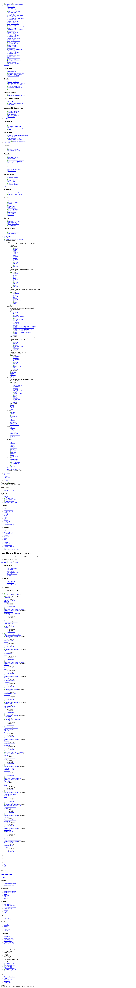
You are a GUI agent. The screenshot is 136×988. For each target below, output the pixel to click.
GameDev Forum (8, 938)
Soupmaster (7, 682)
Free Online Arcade (9, 942)
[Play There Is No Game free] (4, 593)
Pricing (5, 894)
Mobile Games (10, 583)
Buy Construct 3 (14, 192)
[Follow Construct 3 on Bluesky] (12, 182)
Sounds (16, 209)
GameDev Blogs (8, 941)
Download (16, 111)
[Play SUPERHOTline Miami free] (4, 791)
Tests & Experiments (12, 574)
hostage (6, 847)
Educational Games (8, 511)
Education (6, 118)
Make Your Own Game (9, 892)
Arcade (9, 439)
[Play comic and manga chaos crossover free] (4, 802)
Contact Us (10, 468)
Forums (9, 426)
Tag (5, 650)
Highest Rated (15, 224)
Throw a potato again (9, 768)
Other (5, 517)
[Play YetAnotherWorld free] (69, 839)
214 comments (10, 686)
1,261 (5, 865)
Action (5, 508)
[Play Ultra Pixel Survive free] (69, 608)
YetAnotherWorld (8, 843)
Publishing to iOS (15, 86)
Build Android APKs (17, 84)
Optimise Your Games (26, 332)
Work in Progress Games (13, 572)
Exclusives (13, 225)
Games (13, 206)
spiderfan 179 (7, 808)
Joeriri (5, 655)
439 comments (10, 712)
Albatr (5, 797)
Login (9, 236)
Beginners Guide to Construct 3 (28, 326)
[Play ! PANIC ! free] (69, 661)
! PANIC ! (6, 665)
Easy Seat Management (9, 905)
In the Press (7, 929)
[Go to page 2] (5, 866)
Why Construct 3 (8, 904)
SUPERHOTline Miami (10, 794)
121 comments (10, 851)
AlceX (5, 732)
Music (5, 515)
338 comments (10, 825)
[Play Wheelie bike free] (69, 751)
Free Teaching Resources (10, 907)
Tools (12, 215)
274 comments (10, 699)
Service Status (7, 982)
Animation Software (9, 885)
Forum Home (14, 149)
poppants (6, 669)
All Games (9, 575)
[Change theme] (14, 470)
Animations (15, 202)
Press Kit (6, 927)
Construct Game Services (25, 289)
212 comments (10, 725)
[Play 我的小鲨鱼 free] (69, 777)
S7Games (6, 832)
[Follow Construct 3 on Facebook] (13, 183)
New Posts (13, 171)
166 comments (10, 837)
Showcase (6, 479)
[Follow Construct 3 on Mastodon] (13, 184)
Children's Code (8, 979)
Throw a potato (7, 678)
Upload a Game (16, 163)
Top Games (15, 157)
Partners (6, 910)
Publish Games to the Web (27, 328)
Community (7, 142)
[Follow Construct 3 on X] (11, 180)
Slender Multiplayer (9, 623)
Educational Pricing (15, 138)
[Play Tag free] (4, 647)
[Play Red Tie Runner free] (4, 700)
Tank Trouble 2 (7, 817)
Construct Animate (22, 269)
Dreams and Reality (9, 729)
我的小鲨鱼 (7, 781)
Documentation (7, 895)
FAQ (12, 129)
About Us (6, 925)
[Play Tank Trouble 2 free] (4, 814)
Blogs (8, 458)
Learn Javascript (8, 908)
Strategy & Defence (9, 524)
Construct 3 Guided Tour (13, 490)
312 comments (10, 659)
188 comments (10, 801)
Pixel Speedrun (7, 637)
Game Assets (7, 936)
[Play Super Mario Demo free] (4, 713)
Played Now (7, 477)
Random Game (13, 502)
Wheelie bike (7, 755)
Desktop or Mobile (11, 584)
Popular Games (12, 499)
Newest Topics (17, 150)
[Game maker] (13, 239)
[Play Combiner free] (4, 738)
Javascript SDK (15, 115)
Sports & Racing (8, 522)
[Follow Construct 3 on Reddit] (12, 177)
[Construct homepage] (13, 4)
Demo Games (10, 571)
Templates (14, 210)
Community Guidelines (9, 943)
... (4, 864)
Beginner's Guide (14, 82)
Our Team (6, 926)
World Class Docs (16, 136)
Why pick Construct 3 (17, 125)
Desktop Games (11, 581)
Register (6, 236)
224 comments (10, 749)
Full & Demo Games (12, 568)
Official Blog (17, 169)
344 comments (10, 763)
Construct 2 (17, 352)
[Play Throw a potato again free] (4, 765)
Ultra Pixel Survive (8, 612)
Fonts (12, 205)
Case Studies (7, 898)
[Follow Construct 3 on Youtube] (12, 179)
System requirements (18, 73)
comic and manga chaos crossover (12, 805)
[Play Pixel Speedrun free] (69, 634)
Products (6, 5)
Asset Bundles (15, 232)
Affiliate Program (8, 919)
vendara (6, 642)
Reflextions (6, 708)
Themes (14, 212)
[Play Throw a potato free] (4, 675)
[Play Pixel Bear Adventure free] (4, 688)
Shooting (6, 520)
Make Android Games (26, 329)
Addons (13, 200)
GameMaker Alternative (10, 891)
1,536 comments (11, 606)
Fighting (6, 512)
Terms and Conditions (9, 977)
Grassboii (6, 627)
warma (5, 785)
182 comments (10, 736)
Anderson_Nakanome (9, 614)
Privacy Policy (7, 978)
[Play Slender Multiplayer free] (4, 620)
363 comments (10, 646)
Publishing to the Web (19, 83)
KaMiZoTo (6, 602)
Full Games (10, 569)
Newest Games (14, 158)
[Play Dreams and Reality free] (4, 726)
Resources (6, 65)
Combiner (6, 741)
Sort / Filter (4, 562)
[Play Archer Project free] (4, 827)
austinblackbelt (7, 821)
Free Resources (17, 126)
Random (6, 480)
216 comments (10, 775)
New (5, 474)
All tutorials (13, 89)
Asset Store (10, 410)
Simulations (7, 521)
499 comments (10, 673)
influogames (7, 745)
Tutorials (12, 104)
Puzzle (5, 518)
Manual (14, 71)
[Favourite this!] (11, 594)
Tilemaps (12, 213)
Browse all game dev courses (17, 95)
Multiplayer (7, 514)
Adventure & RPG (8, 510)
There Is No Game (8, 597)
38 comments (10, 789)
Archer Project (7, 830)
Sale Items (13, 233)
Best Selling (15, 222)
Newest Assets (16, 221)
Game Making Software (10, 883)
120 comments (10, 812)
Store (5, 186)
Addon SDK (15, 76)
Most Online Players (16, 161)
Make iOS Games (25, 330)
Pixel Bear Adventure (9, 690)
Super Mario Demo (8, 716)
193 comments (10, 619)
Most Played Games (19, 160)
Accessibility (7, 981)
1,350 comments (11, 632)
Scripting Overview (17, 74)
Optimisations (18, 87)
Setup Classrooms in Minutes (20, 135)
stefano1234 (7, 759)
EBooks (13, 203)
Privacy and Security (17, 128)
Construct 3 (21, 243)
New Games (10, 498)
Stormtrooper (7, 695)
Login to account (15, 469)
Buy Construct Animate (16, 194)
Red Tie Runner (8, 703)
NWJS (15, 112)
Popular (6, 476)
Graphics (13, 208)
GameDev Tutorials (9, 939)
